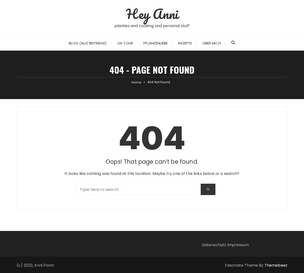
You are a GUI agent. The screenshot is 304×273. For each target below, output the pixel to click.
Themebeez (276, 265)
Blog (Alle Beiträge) (88, 43)
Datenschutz (214, 245)
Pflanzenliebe (155, 43)
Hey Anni (152, 14)
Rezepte (185, 43)
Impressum (238, 245)
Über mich (212, 43)
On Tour (125, 43)
